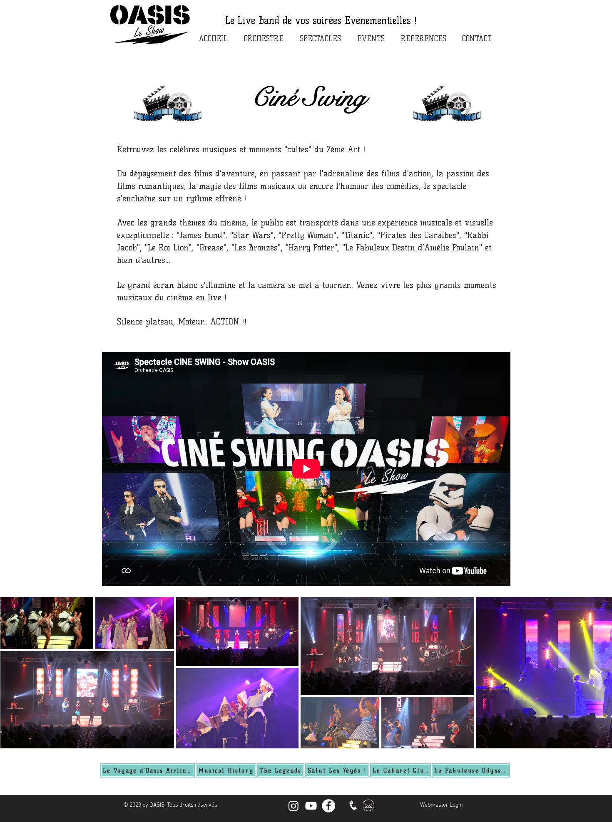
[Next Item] (597, 672)
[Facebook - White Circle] (328, 805)
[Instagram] (293, 805)
